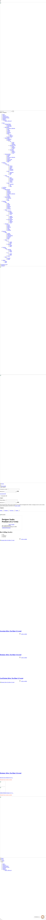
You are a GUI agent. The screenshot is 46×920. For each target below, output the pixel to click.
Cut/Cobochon (10, 219)
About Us (4, 115)
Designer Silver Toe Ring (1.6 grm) (10, 726)
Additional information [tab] (6, 527)
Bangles (3, 162)
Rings (3, 122)
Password (2, 491)
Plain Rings (7, 127)
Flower (8, 131)
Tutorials (4, 118)
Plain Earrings (7, 189)
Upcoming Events (5, 117)
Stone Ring (9, 126)
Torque (8, 255)
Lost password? (3, 493)
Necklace (4, 247)
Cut (10, 141)
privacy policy (17, 505)
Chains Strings (10, 235)
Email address (3, 500)
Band (8, 133)
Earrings (4, 188)
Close (6, 175)
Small (13, 143)
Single (11, 242)
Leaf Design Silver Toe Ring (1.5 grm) (11, 821)
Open (6, 163)
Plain (11, 134)
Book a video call (8, 120)
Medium (13, 144)
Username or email (4, 489)
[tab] (11, 527)
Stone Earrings (7, 196)
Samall (11, 216)
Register (1, 507)
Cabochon (11, 149)
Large (13, 142)
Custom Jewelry (5, 116)
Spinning (11, 135)
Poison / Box (9, 136)
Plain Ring (9, 125)
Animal (8, 130)
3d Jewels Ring (8, 154)
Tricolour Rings (8, 124)
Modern (8, 140)
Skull (8, 129)
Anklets (3, 260)
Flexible (8, 258)
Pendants (4, 201)
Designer (9, 192)
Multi (11, 173)
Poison (8, 207)
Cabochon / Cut (13, 145)
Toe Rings (4, 187)
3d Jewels (7, 223)
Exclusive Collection (11, 128)
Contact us (4, 119)
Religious (9, 132)
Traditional (9, 139)
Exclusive (11, 170)
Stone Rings (7, 138)
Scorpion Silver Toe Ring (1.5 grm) (10, 631)
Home (3, 114)
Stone (8, 171)
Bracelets (4, 231)
